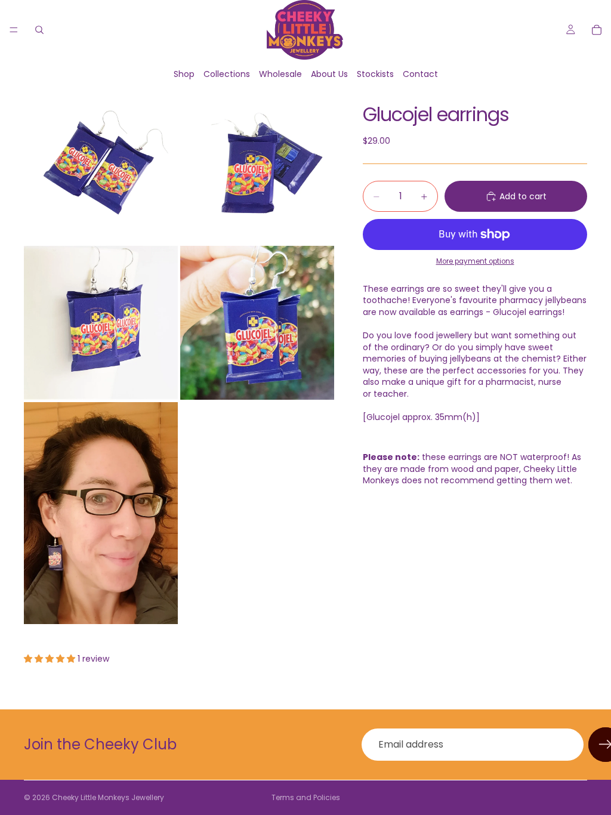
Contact (420, 74)
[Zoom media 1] (101, 166)
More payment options (475, 261)
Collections (226, 74)
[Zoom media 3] (101, 323)
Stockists (375, 74)
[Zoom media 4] (257, 323)
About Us (329, 74)
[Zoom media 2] (257, 166)
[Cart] (597, 30)
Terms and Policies (305, 797)
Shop (184, 74)
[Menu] (13, 30)
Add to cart (523, 196)
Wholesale (280, 74)
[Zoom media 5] (101, 513)
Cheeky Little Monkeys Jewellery (108, 797)
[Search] (39, 30)
